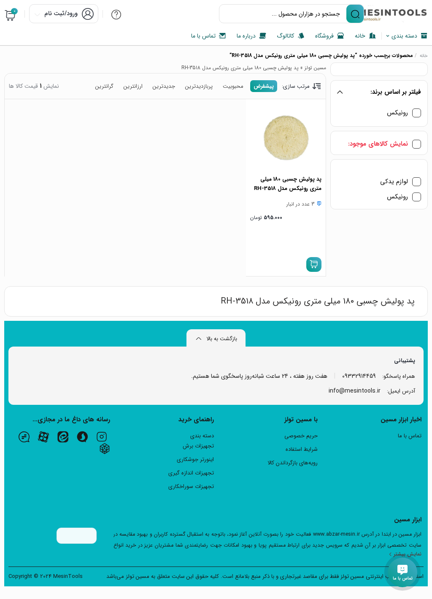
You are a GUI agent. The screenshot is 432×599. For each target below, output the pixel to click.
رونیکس (397, 112)
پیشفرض (264, 86)
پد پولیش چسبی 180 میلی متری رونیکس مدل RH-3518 (287, 184)
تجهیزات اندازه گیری (191, 473)
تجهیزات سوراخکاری (191, 486)
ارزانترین (133, 86)
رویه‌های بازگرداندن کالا (292, 462)
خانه (424, 56)
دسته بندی (202, 435)
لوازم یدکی (394, 181)
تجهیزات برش (198, 446)
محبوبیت (233, 86)
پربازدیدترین (199, 86)
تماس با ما (409, 435)
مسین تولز (315, 68)
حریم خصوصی (301, 435)
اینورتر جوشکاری (195, 459)
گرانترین (104, 86)
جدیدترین (164, 86)
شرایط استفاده (302, 449)
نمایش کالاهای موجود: (378, 144)
